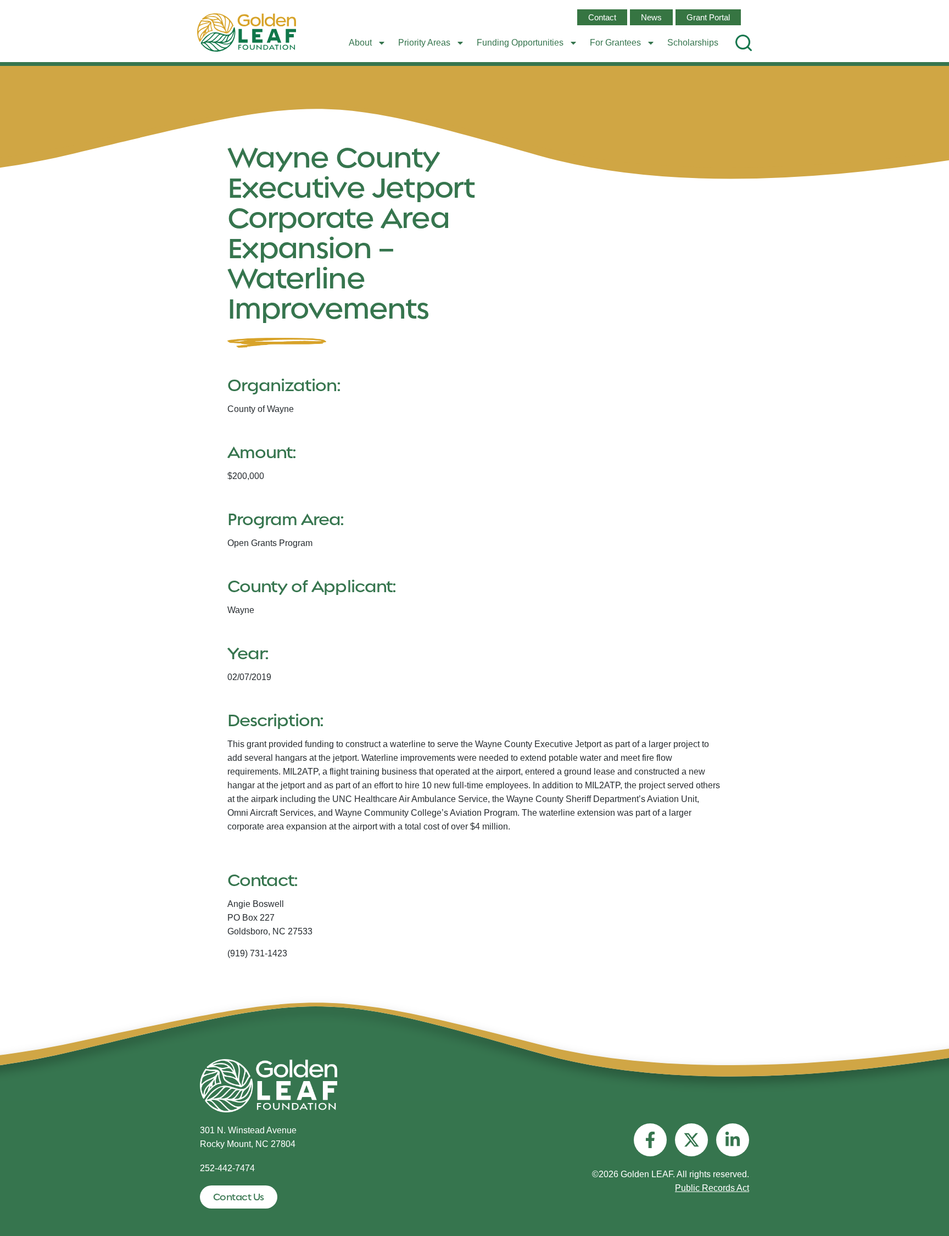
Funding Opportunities (520, 42)
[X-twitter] (691, 1139)
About (360, 42)
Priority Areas (424, 42)
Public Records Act (712, 1188)
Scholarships (692, 42)
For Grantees (615, 42)
